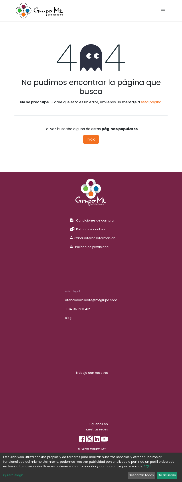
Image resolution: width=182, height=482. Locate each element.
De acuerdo (167, 475)
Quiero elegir (13, 475)
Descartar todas (141, 475)
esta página (151, 102)
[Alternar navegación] (163, 10)
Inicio (91, 139)
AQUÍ (147, 466)
